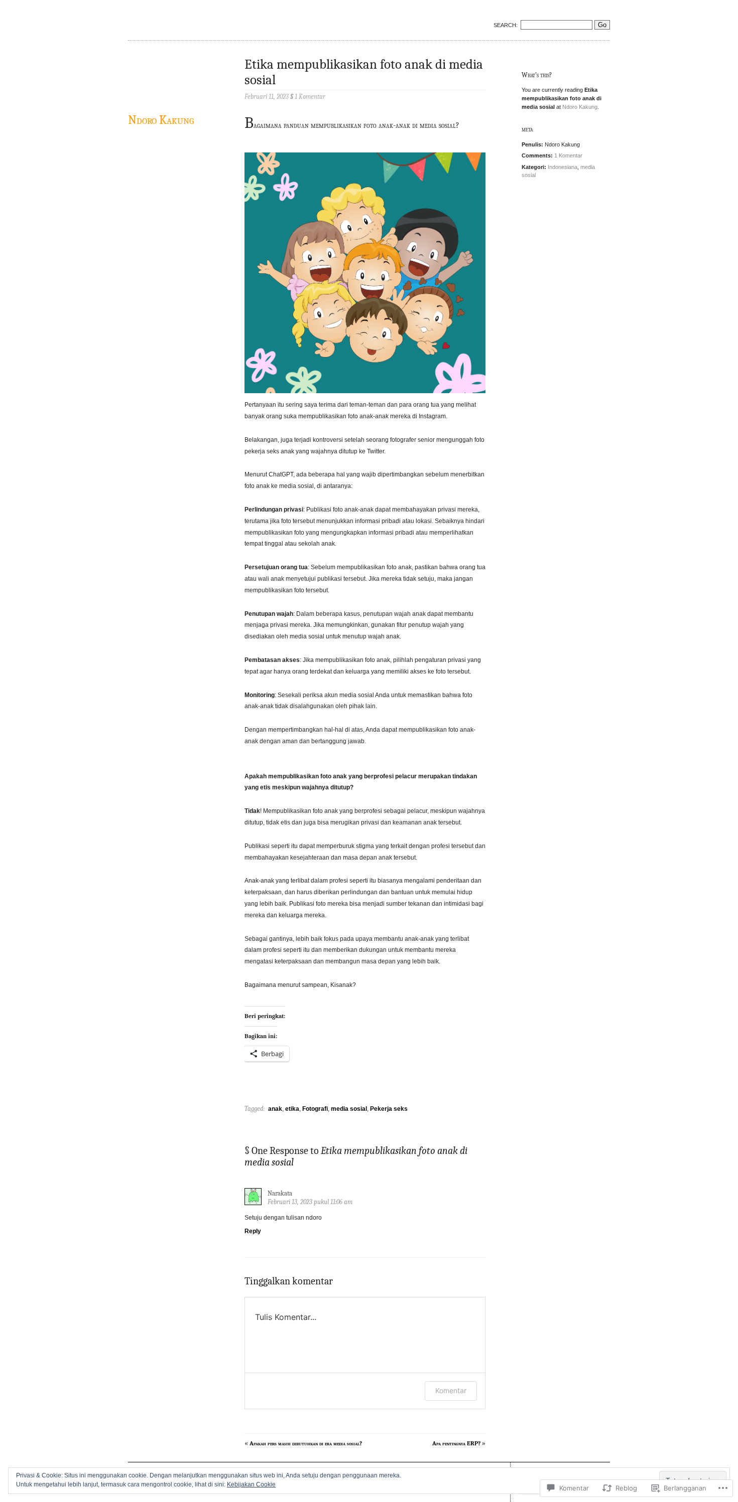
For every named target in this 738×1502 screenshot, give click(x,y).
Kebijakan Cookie (251, 1484)
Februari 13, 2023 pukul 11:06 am (310, 1202)
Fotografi (315, 1108)
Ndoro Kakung (161, 120)
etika (292, 1108)
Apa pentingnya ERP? (456, 1443)
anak (275, 1108)
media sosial (349, 1108)
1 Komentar (568, 155)
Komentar (450, 1390)
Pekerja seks (389, 1108)
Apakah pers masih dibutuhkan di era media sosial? (306, 1443)
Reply (252, 1231)
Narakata (280, 1193)
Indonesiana (562, 167)
